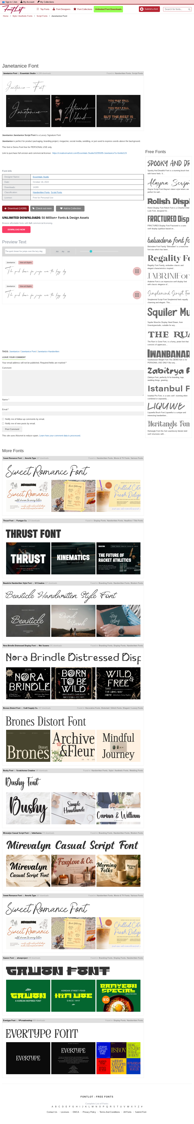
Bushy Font (8, 770)
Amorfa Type (30, 458)
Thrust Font (8, 521)
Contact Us (52, 1112)
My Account (28, 2)
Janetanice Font (10, 73)
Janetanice (14, 351)
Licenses (65, 1112)
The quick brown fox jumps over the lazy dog (35, 271)
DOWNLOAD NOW (16, 229)
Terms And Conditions (110, 1112)
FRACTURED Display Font (169, 219)
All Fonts (127, 1112)
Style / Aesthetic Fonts (22, 16)
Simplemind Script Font (169, 293)
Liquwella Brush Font (169, 407)
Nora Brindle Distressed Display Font (19, 646)
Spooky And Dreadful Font (169, 164)
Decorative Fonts (92, 708)
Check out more (43, 208)
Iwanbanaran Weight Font (169, 353)
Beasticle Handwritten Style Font (17, 583)
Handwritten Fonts (123, 73)
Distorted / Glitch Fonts (111, 708)
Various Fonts (137, 458)
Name (5, 399)
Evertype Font (9, 1020)
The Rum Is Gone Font (169, 335)
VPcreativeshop (25, 1020)
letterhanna (36, 833)
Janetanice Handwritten (48, 351)
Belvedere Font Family (169, 239)
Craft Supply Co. (30, 708)
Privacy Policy (89, 1112)
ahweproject (22, 958)
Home (5, 16)
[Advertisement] (97, 38)
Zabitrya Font (169, 371)
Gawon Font (8, 958)
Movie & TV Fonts (122, 458)
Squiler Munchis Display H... (169, 314)
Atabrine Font (169, 276)
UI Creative (39, 583)
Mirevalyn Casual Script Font (16, 833)
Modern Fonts (137, 583)
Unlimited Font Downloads (108, 9)
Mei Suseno (44, 646)
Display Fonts (100, 521)
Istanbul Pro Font (169, 389)
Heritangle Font (169, 424)
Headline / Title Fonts (133, 521)
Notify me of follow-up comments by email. (25, 419)
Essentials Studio (28, 73)
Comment (6, 368)
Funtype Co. (21, 521)
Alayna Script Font (169, 183)
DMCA (76, 1112)
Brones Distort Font (11, 708)
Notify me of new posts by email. (20, 423)
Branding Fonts (105, 583)
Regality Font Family (169, 259)
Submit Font (140, 1112)
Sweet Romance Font (12, 458)
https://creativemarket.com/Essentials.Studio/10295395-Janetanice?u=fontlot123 (89, 153)
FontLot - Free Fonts (97, 1097)
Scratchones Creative (25, 770)
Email (5, 409)
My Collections (47, 2)
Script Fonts (42, 16)
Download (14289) (17, 208)
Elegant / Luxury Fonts (133, 708)
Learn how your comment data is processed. (60, 435)
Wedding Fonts (136, 770)
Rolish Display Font (169, 201)
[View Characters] (137, 271)
